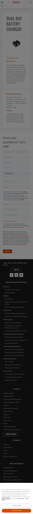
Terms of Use (20, 498)
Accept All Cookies (16, 510)
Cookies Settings (16, 505)
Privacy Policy (5, 498)
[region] (16, 498)
